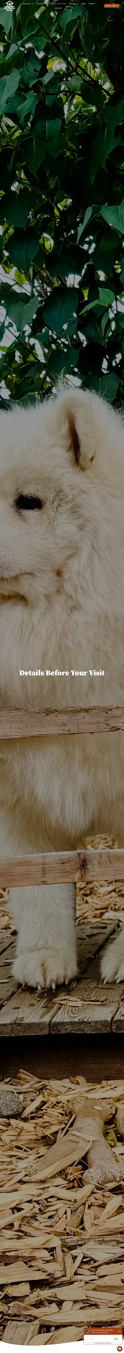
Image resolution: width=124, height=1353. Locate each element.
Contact (58, 8)
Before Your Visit (58, 3)
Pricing (72, 3)
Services (41, 3)
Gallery (92, 3)
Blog (83, 3)
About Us (26, 3)
